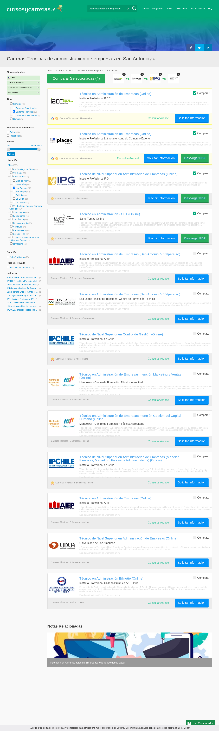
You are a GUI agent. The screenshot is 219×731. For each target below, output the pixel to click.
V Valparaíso (19, 176)
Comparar (203, 93)
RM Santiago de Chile (23, 169)
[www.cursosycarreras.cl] (37, 8)
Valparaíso (21, 184)
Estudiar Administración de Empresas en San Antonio (104, 271)
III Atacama (18, 244)
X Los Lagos (19, 212)
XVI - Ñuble (18, 219)
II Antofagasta (19, 230)
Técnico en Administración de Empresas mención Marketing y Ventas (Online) (130, 375)
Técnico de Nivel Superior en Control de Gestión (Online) (121, 334)
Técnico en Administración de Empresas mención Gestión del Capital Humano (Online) (130, 417)
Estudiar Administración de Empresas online (99, 110)
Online (13, 132)
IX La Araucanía (20, 223)
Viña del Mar (22, 181)
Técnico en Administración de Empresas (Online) (115, 94)
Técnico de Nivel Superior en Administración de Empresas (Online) (128, 174)
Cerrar (187, 728)
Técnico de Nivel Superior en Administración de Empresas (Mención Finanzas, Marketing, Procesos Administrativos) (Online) (129, 458)
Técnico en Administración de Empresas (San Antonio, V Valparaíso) (129, 254)
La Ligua (20, 199)
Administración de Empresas (90, 70)
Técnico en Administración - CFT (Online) (109, 214)
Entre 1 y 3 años (17, 257)
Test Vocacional (197, 9)
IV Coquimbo (19, 216)
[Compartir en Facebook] (190, 47)
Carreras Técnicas (24, 112)
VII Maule (17, 227)
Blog (210, 9)
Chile (10, 165)
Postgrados (157, 9)
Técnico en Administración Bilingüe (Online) (111, 578)
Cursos (169, 9)
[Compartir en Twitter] (199, 47)
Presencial (15, 136)
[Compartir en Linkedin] (208, 47)
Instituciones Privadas (22, 267)
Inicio (50, 70)
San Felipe (21, 192)
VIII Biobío (18, 173)
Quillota (19, 195)
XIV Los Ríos (19, 234)
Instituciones (181, 9)
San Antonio (21, 188)
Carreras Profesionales (26, 108)
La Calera (20, 202)
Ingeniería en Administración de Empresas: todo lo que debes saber (87, 662)
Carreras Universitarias (26, 115)
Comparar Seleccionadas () (76, 78)
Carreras (145, 9)
